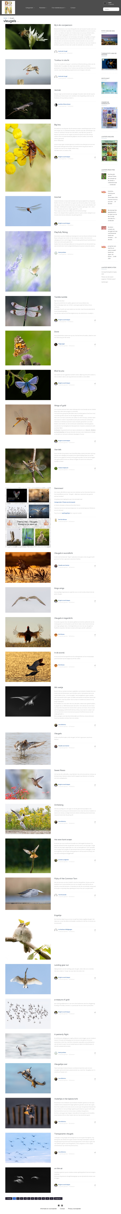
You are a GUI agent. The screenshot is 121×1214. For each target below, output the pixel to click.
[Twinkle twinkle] (28, 311)
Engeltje (57, 915)
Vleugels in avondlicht (63, 553)
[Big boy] (28, 157)
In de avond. (59, 653)
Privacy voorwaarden (74, 1208)
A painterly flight (61, 1034)
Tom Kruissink (62, 894)
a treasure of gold (61, 1000)
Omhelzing (58, 805)
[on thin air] (28, 1180)
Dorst (56, 332)
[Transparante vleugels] (28, 1147)
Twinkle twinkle (60, 297)
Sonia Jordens (62, 252)
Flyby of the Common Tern (65, 879)
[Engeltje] (28, 937)
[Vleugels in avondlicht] (28, 567)
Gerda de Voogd (62, 51)
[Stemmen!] (28, 517)
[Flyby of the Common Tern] (28, 893)
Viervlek (57, 450)
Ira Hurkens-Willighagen (65, 929)
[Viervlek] (28, 465)
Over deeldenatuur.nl (58, 8)
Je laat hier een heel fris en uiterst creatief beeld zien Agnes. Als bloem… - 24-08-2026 (112, 252)
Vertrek (57, 90)
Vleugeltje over (60, 1064)
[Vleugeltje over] (28, 1078)
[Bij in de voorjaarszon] (28, 36)
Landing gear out (61, 965)
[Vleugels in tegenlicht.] (28, 632)
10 (47, 1198)
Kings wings (59, 588)
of (111, 4)
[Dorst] (28, 348)
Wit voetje (58, 687)
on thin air (58, 1168)
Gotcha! (57, 197)
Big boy (57, 125)
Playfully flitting (61, 232)
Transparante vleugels (63, 1134)
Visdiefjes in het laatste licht (66, 1099)
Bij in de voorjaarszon (63, 25)
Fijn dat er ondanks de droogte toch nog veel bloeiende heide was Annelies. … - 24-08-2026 (112, 233)
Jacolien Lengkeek (63, 859)
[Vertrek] (28, 104)
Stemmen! (58, 488)
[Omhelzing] (28, 819)
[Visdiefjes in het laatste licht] (28, 1113)
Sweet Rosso (59, 770)
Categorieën (29, 8)
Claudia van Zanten (63, 565)
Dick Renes (61, 634)
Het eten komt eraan (63, 840)
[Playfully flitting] (28, 261)
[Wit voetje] (28, 701)
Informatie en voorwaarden (48, 1208)
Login (109, 2)
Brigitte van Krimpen (64, 156)
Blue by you (59, 371)
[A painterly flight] (28, 1046)
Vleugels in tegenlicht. (63, 618)
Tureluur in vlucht (61, 60)
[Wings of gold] (28, 419)
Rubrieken (42, 8)
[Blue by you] (28, 385)
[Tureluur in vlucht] (28, 72)
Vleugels (58, 734)
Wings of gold (60, 406)
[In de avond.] (28, 666)
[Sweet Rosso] (28, 784)
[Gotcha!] (28, 211)
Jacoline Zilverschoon (64, 104)
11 (51, 1198)
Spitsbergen (104, 282)
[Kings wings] (28, 600)
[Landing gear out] (28, 979)
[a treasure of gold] (28, 1013)
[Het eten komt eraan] (28, 855)
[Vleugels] (28, 748)
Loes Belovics (62, 724)
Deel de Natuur (62, 519)
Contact (73, 8)
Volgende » (58, 1198)
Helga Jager (61, 344)
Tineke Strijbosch (63, 468)
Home (5, 18)
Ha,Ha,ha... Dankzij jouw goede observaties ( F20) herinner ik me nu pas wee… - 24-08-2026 (112, 197)
